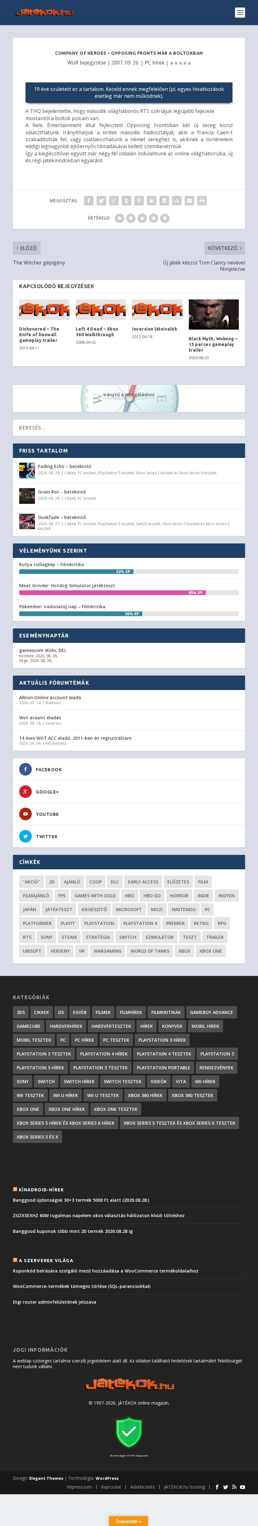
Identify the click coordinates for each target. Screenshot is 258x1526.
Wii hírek (205, 1081)
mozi (157, 909)
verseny (60, 951)
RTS (27, 937)
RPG (222, 923)
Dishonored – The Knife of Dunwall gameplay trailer (39, 334)
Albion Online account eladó (50, 697)
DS (61, 1012)
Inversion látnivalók (154, 328)
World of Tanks (150, 951)
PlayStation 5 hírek (40, 1068)
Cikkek (70, 473)
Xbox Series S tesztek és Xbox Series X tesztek (176, 473)
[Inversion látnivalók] (157, 309)
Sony (47, 937)
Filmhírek (131, 1012)
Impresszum (79, 1487)
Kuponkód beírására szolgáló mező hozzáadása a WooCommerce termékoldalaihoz (106, 1271)
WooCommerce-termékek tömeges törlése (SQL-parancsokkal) (81, 1286)
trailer (215, 937)
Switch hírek (79, 1081)
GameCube (29, 1026)
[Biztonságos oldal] (129, 1450)
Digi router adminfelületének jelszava (54, 1302)
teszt (190, 937)
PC (207, 909)
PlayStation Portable (163, 1068)
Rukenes (53, 702)
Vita (181, 1081)
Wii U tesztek (103, 1095)
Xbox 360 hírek (145, 1095)
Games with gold (95, 896)
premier (175, 923)
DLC (115, 882)
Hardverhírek (66, 1026)
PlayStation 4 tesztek (164, 1054)
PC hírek (155, 62)
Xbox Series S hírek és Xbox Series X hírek (66, 1123)
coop (95, 882)
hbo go (152, 896)
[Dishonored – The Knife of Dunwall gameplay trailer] (44, 309)
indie (203, 896)
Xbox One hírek (66, 1109)
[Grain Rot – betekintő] (27, 496)
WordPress (107, 1478)
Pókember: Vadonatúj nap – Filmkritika (62, 607)
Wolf (72, 62)
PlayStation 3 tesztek (44, 1054)
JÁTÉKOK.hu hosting (184, 1487)
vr (82, 951)
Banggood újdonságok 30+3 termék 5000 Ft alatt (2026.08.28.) (81, 1200)
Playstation (99, 923)
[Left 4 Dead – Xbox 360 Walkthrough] (101, 309)
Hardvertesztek (111, 1026)
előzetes (178, 882)
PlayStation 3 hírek (162, 1040)
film (203, 882)
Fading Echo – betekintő (64, 466)
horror (179, 896)
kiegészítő (94, 909)
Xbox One (210, 951)
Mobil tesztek (34, 1040)
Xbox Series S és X (37, 1137)
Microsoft (129, 909)
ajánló (72, 882)
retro (201, 923)
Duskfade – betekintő (62, 517)
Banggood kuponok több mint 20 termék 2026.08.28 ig (73, 1231)
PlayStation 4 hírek (104, 1054)
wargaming (107, 951)
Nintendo (184, 909)
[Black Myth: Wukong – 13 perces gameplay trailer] (214, 314)
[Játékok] (129, 1390)
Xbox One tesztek (115, 1109)
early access (143, 882)
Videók (159, 1081)
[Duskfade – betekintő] (27, 521)
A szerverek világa (46, 1260)
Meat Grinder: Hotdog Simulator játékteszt (67, 585)
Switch (127, 937)
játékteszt (58, 909)
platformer (37, 923)
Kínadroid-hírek (41, 1189)
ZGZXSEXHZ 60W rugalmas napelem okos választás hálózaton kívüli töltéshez (99, 1215)
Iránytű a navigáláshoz (129, 395)
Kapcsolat (111, 1487)
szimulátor (159, 937)
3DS (21, 1012)
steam (69, 937)
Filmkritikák (166, 1012)
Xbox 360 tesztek (192, 1095)
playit (68, 923)
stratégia (98, 937)
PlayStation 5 (217, 1054)
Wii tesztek (30, 1095)
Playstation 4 (140, 923)
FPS (61, 896)
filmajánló (36, 896)
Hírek (146, 1026)
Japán (29, 909)
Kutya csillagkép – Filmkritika (51, 564)
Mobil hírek (205, 1026)
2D (52, 882)
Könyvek (172, 1026)
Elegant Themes (46, 1478)
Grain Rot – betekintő (62, 492)
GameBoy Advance (211, 1012)
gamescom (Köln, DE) (42, 650)
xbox (184, 951)
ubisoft (32, 951)
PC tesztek (87, 473)
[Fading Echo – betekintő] (27, 470)
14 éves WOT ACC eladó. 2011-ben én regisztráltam (75, 738)
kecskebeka (56, 743)
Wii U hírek (65, 1095)
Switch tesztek (148, 523)
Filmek (103, 1012)
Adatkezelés (142, 1487)
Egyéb (80, 1012)
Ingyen (226, 896)
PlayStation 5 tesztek (116, 473)
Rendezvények (216, 1068)
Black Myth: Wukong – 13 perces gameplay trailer (213, 344)
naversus (54, 723)
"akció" (31, 882)
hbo (129, 896)
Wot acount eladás (40, 718)
